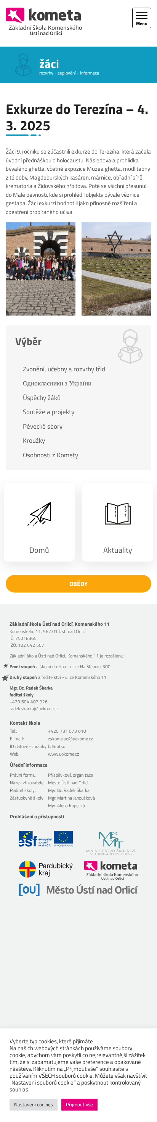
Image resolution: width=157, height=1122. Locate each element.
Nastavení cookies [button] (33, 1104)
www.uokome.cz (63, 754)
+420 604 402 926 (29, 701)
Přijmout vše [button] (79, 1104)
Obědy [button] (78, 583)
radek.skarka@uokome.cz (34, 708)
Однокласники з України (57, 383)
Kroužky (34, 440)
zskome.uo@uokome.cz (70, 738)
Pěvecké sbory (42, 426)
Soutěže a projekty (48, 412)
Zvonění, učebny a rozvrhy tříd (64, 369)
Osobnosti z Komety (50, 455)
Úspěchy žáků (42, 398)
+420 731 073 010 (67, 731)
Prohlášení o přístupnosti (37, 816)
